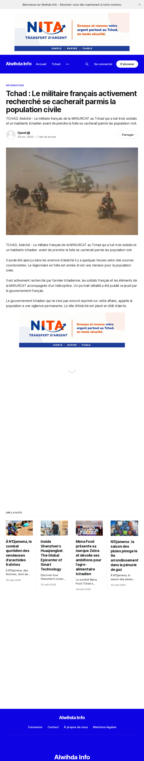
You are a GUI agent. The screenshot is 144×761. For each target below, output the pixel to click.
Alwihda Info (19, 63)
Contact (53, 727)
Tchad (56, 64)
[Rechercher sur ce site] (87, 64)
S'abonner (127, 64)
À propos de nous (76, 727)
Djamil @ (24, 133)
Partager (128, 134)
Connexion (35, 727)
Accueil (41, 64)
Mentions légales (104, 727)
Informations (15, 85)
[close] (139, 4)
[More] (67, 64)
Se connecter (103, 64)
